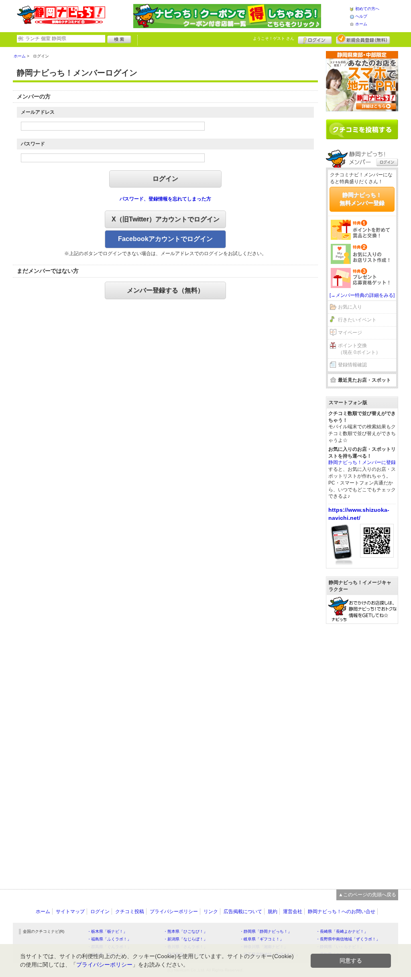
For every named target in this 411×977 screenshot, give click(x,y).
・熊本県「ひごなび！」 (185, 931)
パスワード (33, 144)
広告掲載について (243, 911)
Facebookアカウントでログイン (165, 238)
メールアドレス (38, 112)
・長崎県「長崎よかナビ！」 (342, 931)
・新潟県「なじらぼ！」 (185, 939)
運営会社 (292, 911)
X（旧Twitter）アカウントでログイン (166, 219)
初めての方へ (367, 8)
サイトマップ (70, 911)
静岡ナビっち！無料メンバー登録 (362, 199)
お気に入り (350, 307)
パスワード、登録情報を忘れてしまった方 (165, 199)
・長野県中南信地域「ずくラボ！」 (348, 939)
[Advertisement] (362, 752)
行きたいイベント (357, 320)
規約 (272, 911)
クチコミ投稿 (129, 911)
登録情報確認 (352, 365)
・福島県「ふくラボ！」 (109, 939)
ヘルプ (361, 16)
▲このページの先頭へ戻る (367, 894)
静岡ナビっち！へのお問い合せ (341, 911)
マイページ (350, 332)
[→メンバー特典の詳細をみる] (362, 295)
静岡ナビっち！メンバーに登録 (362, 462)
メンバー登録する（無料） (165, 290)
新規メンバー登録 (363, 39)
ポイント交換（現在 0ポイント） (359, 349)
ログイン (315, 39)
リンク (210, 911)
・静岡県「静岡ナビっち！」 (266, 931)
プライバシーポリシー (174, 911)
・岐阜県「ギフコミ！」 (262, 939)
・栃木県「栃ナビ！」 (107, 931)
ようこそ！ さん (273, 38)
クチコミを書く (362, 129)
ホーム (361, 24)
